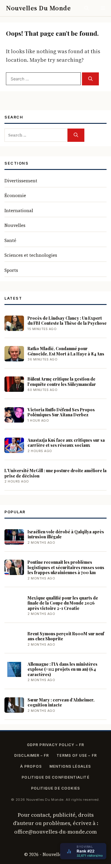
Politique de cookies (55, 788)
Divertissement (20, 181)
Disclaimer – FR (31, 755)
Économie (15, 195)
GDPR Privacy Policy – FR (55, 745)
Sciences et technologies (30, 255)
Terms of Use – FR (76, 755)
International (18, 210)
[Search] (90, 79)
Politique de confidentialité (55, 777)
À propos (31, 766)
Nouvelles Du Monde (38, 8)
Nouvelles (14, 225)
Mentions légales (70, 766)
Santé (10, 240)
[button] (86, 8)
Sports (11, 270)
